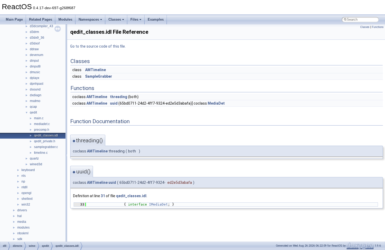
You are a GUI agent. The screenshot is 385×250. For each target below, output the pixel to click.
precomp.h (41, 130)
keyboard (28, 170)
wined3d (36, 164)
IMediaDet (158, 204)
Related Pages (40, 19)
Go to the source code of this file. (98, 46)
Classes (114, 19)
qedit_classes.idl (46, 135)
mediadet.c (42, 124)
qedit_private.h (44, 141)
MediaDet (216, 103)
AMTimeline (95, 70)
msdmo (35, 101)
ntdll (24, 187)
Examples (156, 19)
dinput (34, 60)
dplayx (34, 78)
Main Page (14, 19)
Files (134, 19)
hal (19, 216)
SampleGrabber (98, 76)
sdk (19, 239)
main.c (38, 118)
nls (23, 176)
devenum (36, 55)
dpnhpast (36, 84)
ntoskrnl (23, 233)
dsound (35, 89)
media (21, 222)
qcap (33, 107)
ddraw (34, 49)
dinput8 (35, 66)
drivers (22, 210)
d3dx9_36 (37, 37)
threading (118, 97)
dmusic (35, 72)
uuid (114, 103)
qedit (33, 112)
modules (23, 227)
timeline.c (41, 153)
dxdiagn (35, 95)
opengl (26, 193)
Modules (65, 19)
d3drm (34, 32)
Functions (378, 27)
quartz (34, 158)
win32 (25, 204)
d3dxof (35, 43)
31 (103, 196)
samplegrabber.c (46, 147)
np (23, 181)
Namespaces (89, 19)
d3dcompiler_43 (41, 26)
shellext (26, 199)
